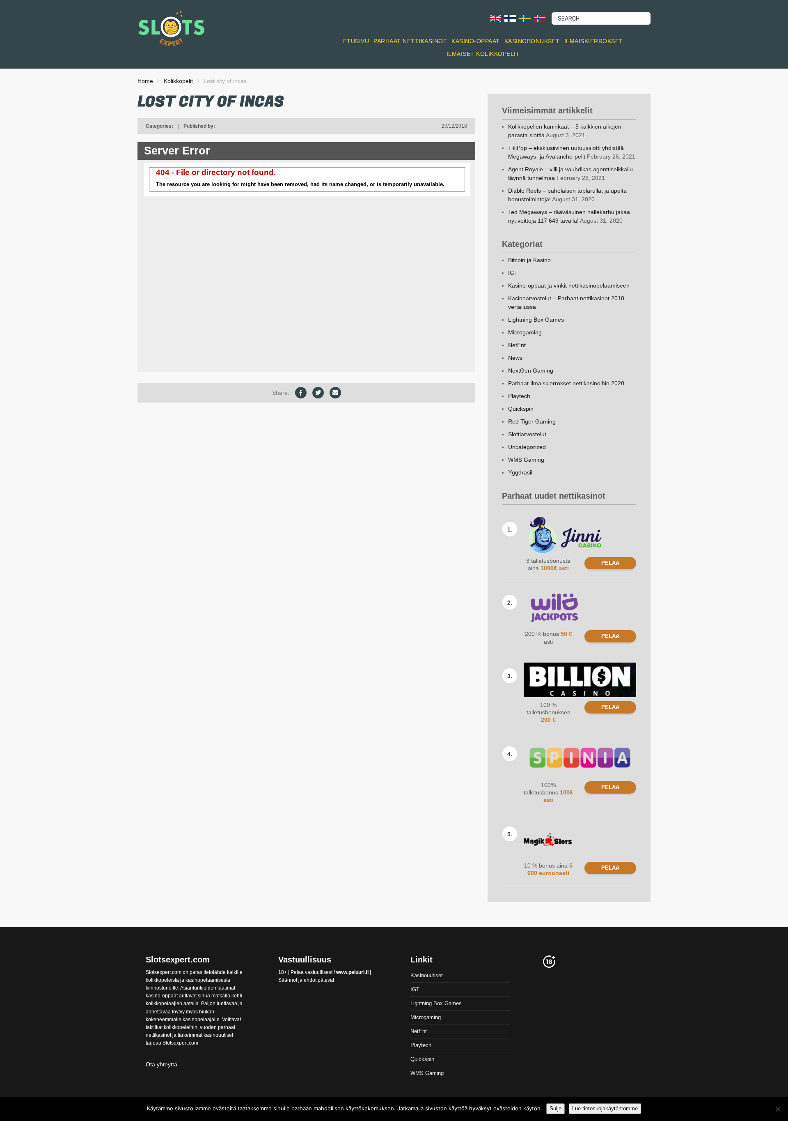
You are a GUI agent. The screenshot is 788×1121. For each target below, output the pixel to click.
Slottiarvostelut (527, 434)
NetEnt (517, 345)
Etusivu (356, 41)
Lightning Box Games (536, 319)
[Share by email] (335, 392)
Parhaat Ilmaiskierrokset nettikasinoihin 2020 (566, 383)
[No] (778, 1109)
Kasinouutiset (426, 975)
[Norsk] (539, 18)
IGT (513, 272)
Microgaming (525, 332)
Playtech (519, 396)
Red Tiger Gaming (532, 421)
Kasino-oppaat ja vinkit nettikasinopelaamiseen (569, 285)
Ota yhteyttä (161, 1064)
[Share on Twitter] (318, 392)
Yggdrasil (520, 472)
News (515, 357)
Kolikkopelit (178, 81)
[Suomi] (510, 18)
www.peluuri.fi (352, 972)
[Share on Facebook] (301, 392)
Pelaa (610, 563)
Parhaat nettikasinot (410, 41)
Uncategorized (527, 447)
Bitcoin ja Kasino (529, 260)
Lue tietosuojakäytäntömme (605, 1108)
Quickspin (521, 408)
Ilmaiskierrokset (593, 41)
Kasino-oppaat (475, 41)
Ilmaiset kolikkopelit (483, 54)
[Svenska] (525, 18)
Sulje (555, 1108)
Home (145, 81)
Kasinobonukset (532, 41)
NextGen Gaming (530, 370)
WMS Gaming (526, 459)
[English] (495, 18)
